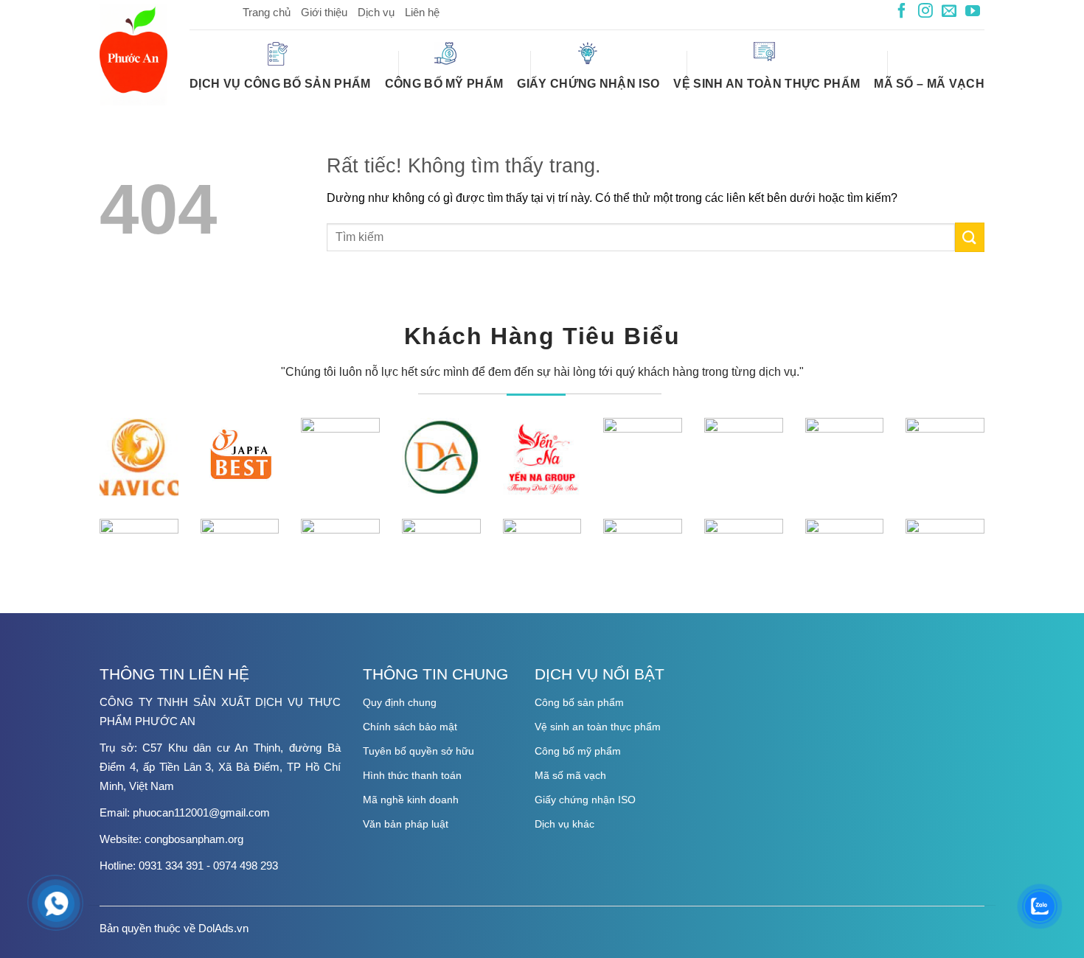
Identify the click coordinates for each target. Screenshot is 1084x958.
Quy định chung (400, 702)
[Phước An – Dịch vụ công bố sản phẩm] (133, 54)
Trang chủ (267, 12)
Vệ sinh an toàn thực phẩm (766, 83)
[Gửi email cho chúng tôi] (949, 12)
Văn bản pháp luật (405, 824)
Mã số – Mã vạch (929, 83)
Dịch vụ (376, 12)
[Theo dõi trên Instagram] (925, 12)
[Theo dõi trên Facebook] (901, 12)
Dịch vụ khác (564, 824)
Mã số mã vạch (570, 775)
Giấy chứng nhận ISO (588, 83)
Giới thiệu (324, 12)
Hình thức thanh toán (412, 775)
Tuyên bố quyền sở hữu (418, 751)
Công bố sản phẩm (579, 702)
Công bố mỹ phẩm (444, 83)
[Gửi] (969, 237)
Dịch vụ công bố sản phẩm (280, 83)
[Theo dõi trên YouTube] (972, 12)
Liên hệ (422, 12)
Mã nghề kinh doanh (411, 799)
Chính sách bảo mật (410, 727)
